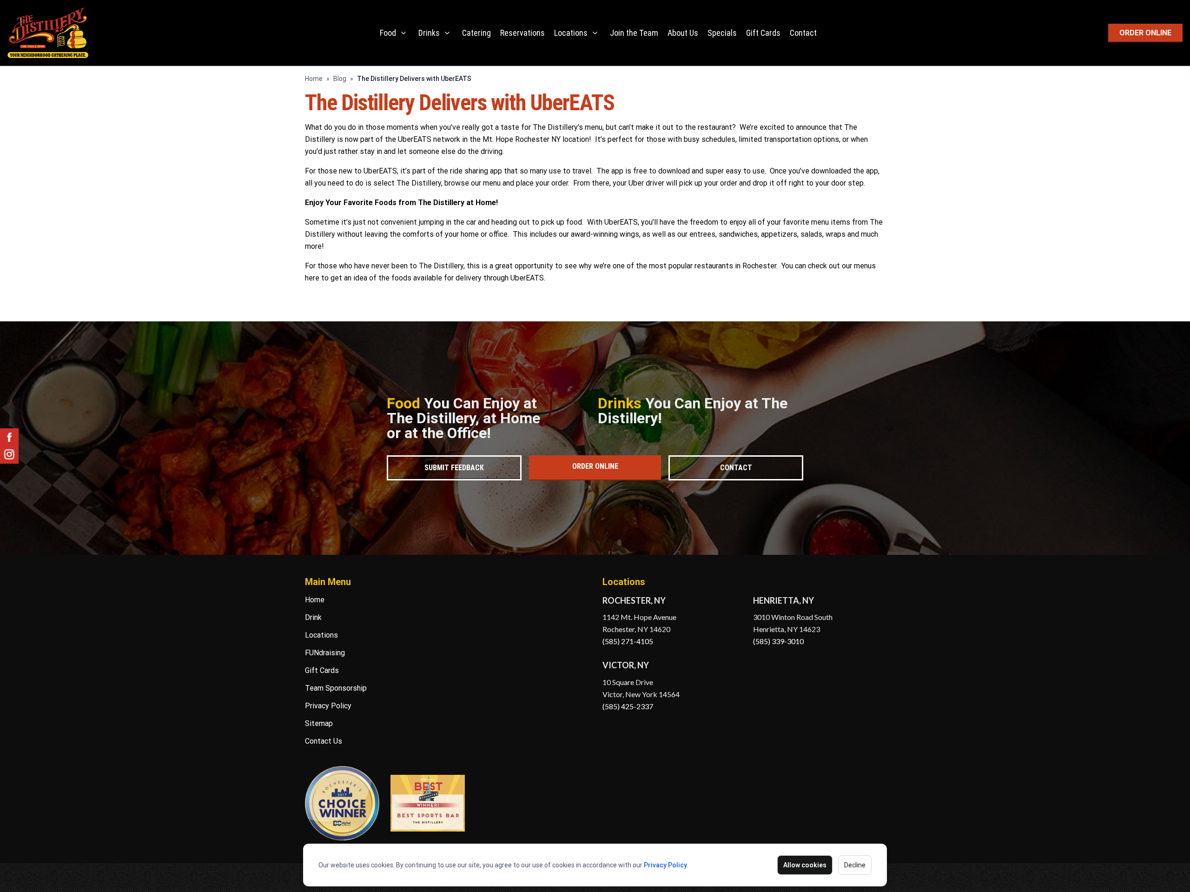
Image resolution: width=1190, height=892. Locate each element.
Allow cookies (804, 865)
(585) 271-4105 (627, 641)
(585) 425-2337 (627, 706)
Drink (313, 617)
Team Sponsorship (336, 688)
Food (388, 33)
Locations (571, 33)
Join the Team (634, 33)
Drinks (429, 33)
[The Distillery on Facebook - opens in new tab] (9, 437)
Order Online (595, 466)
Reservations (522, 33)
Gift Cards (763, 33)
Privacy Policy (665, 865)
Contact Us (323, 741)
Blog (339, 78)
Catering (476, 33)
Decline (855, 865)
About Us (683, 33)
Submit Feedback (454, 467)
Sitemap (319, 723)
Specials (722, 33)
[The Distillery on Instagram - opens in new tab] (9, 454)
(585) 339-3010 (778, 641)
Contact (803, 33)
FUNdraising (325, 652)
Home (314, 78)
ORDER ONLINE (1145, 32)
